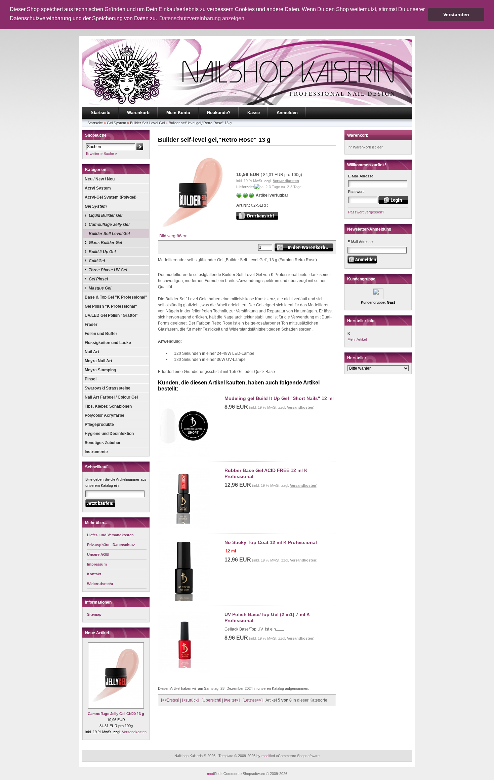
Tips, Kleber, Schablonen (108, 406)
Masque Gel (100, 288)
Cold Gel (97, 261)
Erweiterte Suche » (101, 153)
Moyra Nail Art (98, 361)
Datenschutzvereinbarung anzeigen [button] (201, 18)
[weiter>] (232, 700)
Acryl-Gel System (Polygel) (110, 197)
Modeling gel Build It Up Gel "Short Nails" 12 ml (279, 398)
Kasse (253, 112)
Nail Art (92, 351)
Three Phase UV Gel (108, 270)
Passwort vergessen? (366, 212)
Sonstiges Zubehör (103, 442)
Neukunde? (219, 112)
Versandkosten (134, 732)
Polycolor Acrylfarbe (104, 415)
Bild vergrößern (173, 236)
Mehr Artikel (357, 339)
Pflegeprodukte (99, 424)
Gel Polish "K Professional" (111, 306)
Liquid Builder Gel (105, 215)
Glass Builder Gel (105, 242)
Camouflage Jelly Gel (109, 224)
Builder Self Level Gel (147, 123)
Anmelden (287, 112)
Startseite (100, 112)
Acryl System (98, 188)
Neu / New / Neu (100, 179)
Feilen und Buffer (101, 333)
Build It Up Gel (102, 251)
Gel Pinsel (98, 279)
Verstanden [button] (456, 14)
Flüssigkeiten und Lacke (108, 342)
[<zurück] (190, 700)
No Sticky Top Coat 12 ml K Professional (270, 542)
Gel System (116, 123)
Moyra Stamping (100, 370)
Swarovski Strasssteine (107, 388)
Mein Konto (178, 112)
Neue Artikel (97, 633)
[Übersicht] (211, 700)
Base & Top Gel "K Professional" (116, 297)
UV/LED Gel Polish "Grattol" (111, 315)
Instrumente (96, 451)
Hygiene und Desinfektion (109, 433)
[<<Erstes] (170, 700)
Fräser (91, 324)
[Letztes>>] (252, 700)
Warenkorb (138, 112)
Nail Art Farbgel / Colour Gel (111, 397)
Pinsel (90, 379)
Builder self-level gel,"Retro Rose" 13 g (200, 123)
